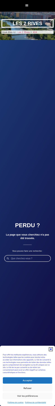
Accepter (27, 380)
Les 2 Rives (27, 23)
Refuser (28, 388)
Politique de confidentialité (35, 402)
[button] (50, 349)
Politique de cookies (16, 402)
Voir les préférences (27, 396)
